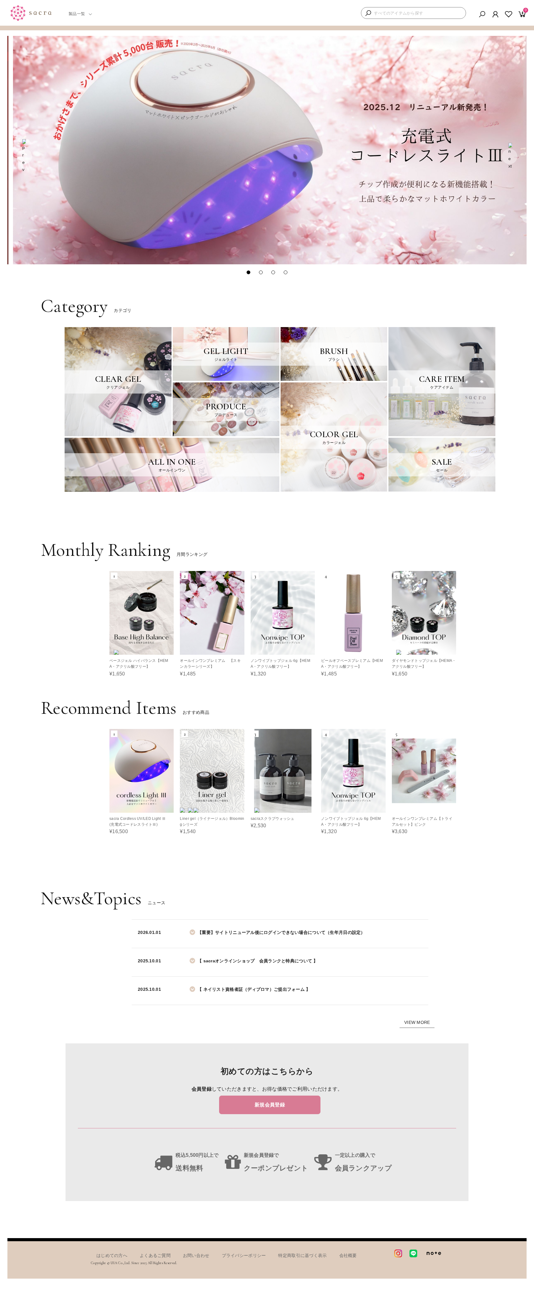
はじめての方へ (111, 1255)
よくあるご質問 (155, 1255)
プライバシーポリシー (244, 1255)
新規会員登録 (270, 1104)
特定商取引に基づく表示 (302, 1255)
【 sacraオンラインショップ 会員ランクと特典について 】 (257, 960)
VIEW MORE (417, 1022)
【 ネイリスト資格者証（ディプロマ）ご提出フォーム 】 (254, 989)
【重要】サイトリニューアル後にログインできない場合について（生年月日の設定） (281, 932)
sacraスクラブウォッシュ (273, 818)
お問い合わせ (196, 1255)
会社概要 (348, 1255)
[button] (24, 156)
